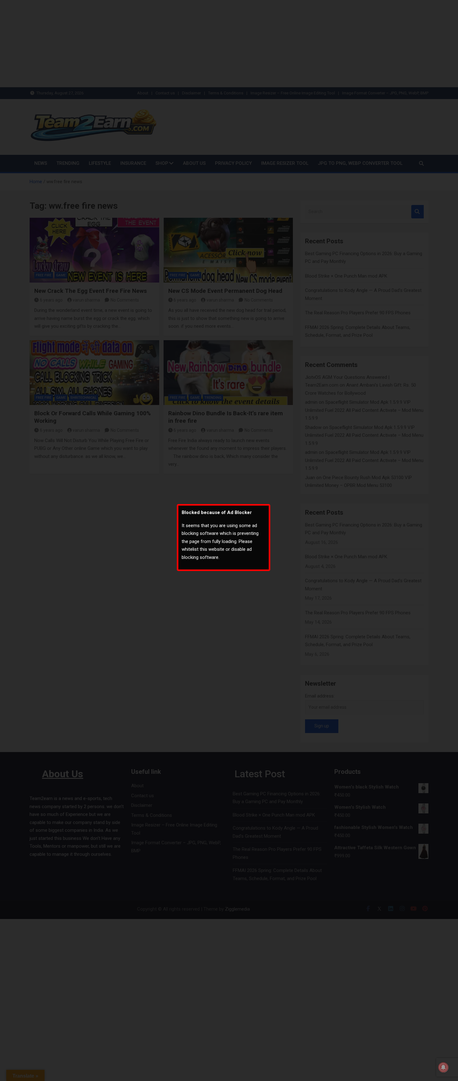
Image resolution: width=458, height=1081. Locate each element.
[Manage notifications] (443, 1067)
